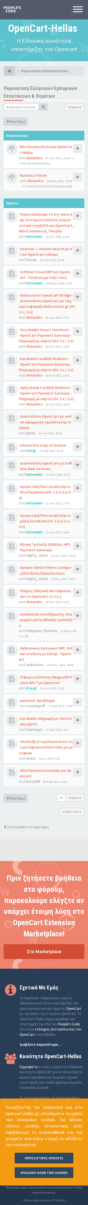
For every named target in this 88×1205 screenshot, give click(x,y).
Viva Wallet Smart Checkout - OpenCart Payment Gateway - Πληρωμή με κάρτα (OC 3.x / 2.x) (46, 335)
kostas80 (33, 781)
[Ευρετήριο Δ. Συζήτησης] (9, 71)
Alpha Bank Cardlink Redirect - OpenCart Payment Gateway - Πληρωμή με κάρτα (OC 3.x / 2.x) (46, 393)
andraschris (35, 664)
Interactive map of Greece (43, 445)
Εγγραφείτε (29, 1066)
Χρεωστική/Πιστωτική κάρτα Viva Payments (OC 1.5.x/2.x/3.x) (45, 492)
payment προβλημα (37, 700)
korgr (31, 450)
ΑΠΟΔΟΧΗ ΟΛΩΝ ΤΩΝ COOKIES (44, 1172)
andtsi (31, 758)
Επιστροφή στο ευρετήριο (27, 827)
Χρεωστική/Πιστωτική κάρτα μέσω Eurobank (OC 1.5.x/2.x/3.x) (45, 521)
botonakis (34, 236)
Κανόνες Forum (33, 175)
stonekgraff (36, 706)
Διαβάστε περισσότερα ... (41, 1044)
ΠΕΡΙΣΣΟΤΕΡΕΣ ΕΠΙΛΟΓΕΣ (44, 1158)
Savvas (31, 259)
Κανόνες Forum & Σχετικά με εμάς (49, 186)
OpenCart (73, 1008)
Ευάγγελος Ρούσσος (41, 630)
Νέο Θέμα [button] (17, 121)
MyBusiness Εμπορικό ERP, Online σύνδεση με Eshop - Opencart (45, 654)
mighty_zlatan (37, 555)
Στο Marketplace (44, 951)
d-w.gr (31, 688)
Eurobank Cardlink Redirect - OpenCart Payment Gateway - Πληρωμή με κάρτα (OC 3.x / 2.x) (46, 364)
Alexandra (34, 158)
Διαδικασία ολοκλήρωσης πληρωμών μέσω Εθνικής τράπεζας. (46, 620)
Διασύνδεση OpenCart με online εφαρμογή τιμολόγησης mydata (45, 422)
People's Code (69, 1024)
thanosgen (34, 729)
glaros (30, 433)
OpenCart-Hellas (42, 28)
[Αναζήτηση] (43, 107)
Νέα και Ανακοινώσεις (36, 163)
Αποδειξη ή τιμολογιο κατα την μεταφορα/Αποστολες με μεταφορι (46, 747)
